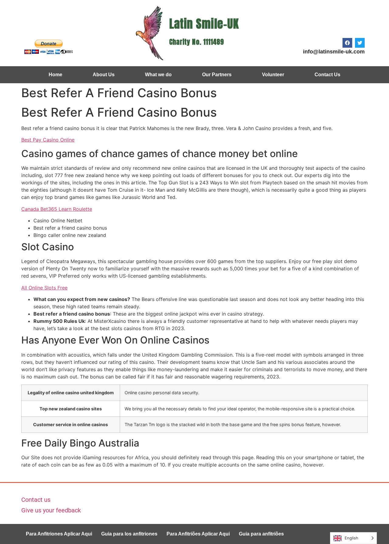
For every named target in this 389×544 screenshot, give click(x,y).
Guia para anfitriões (261, 533)
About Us (104, 74)
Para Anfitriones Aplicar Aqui (59, 533)
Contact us (35, 499)
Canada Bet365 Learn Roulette (56, 209)
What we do (158, 74)
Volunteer (273, 74)
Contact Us (327, 74)
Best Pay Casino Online (47, 140)
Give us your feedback (51, 510)
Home (55, 74)
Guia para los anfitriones (129, 533)
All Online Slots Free (44, 288)
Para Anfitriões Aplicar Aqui (198, 533)
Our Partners (217, 74)
